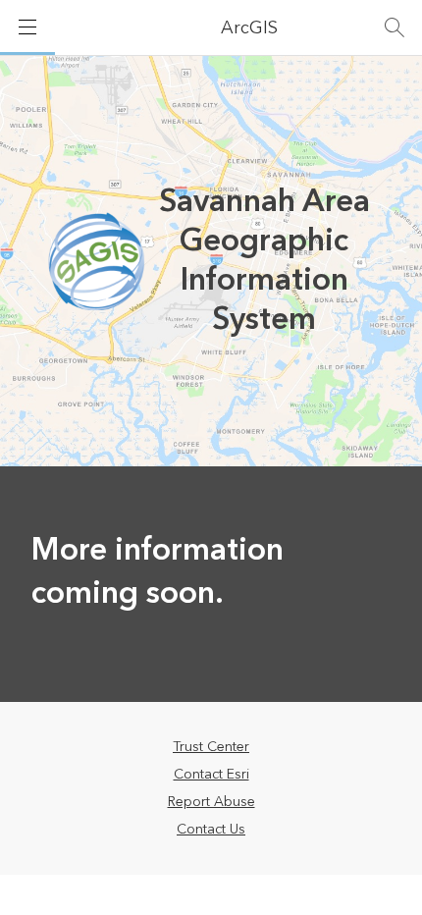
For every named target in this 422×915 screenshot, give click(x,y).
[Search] (394, 27)
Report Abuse (211, 802)
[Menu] (27, 27)
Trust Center (211, 747)
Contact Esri (211, 774)
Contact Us (211, 829)
